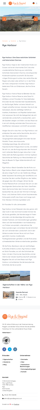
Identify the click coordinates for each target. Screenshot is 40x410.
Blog (5, 364)
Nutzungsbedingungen (28, 369)
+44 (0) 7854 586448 (9, 395)
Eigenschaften (8, 359)
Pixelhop (16, 404)
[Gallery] (20, 19)
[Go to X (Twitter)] (10, 349)
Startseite (24, 359)
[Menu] (4, 3)
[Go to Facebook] (4, 349)
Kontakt (24, 372)
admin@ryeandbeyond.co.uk (13, 398)
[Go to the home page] (17, 3)
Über (22, 362)
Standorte (6, 362)
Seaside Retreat (22, 292)
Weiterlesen (6, 332)
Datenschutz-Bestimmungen (25, 365)
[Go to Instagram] (15, 349)
